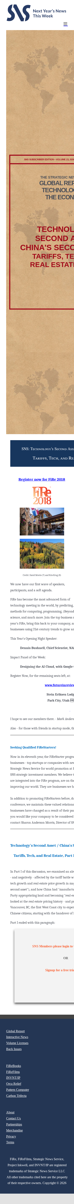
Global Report (15, 1031)
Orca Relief (13, 1083)
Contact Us (13, 1118)
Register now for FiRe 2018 (41, 479)
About (10, 1112)
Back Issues (14, 1049)
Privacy (11, 1136)
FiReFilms (13, 1072)
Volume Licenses (17, 1043)
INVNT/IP (13, 1077)
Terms (10, 1142)
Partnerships (14, 1124)
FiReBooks (13, 1066)
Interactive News (17, 1037)
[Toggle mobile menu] (66, 24)
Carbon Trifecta (16, 1095)
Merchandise (14, 1130)
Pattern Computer (17, 1089)
